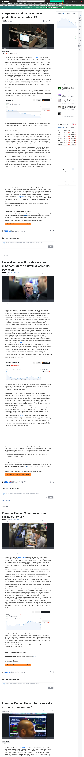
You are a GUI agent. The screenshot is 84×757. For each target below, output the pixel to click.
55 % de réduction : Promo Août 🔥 (57, 1)
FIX (21, 342)
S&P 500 (59, 36)
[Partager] (43, 21)
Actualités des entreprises (64, 5)
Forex (23, 5)
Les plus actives (61, 127)
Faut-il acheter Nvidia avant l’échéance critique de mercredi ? (69, 95)
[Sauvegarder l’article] (46, 21)
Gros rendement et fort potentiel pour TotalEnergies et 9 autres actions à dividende (69, 113)
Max (19, 106)
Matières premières (38, 5)
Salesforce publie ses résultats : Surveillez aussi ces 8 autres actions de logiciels (68, 100)
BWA (36, 57)
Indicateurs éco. (45, 5)
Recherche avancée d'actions (52, 3)
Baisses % (73, 127)
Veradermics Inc (22, 557)
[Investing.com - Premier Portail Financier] (7, 1)
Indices (63, 13)
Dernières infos (5, 5)
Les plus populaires (13, 5)
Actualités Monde (56, 5)
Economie (50, 5)
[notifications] (79, 1)
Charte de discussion (6, 249)
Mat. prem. (68, 13)
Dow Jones (60, 38)
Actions (33, 5)
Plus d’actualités (67, 119)
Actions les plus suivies (63, 169)
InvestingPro (22, 196)
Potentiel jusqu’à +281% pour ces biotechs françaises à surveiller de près (68, 88)
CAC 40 (59, 27)
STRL (21, 415)
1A (15, 106)
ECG (24, 392)
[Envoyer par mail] (25, 231)
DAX (58, 34)
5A (17, 106)
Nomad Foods (21, 747)
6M (13, 106)
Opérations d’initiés (73, 5)
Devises (59, 13)
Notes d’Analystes (80, 5)
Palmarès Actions (62, 124)
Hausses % (67, 127)
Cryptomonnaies (28, 5)
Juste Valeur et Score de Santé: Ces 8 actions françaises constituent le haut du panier (69, 107)
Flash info (19, 5)
